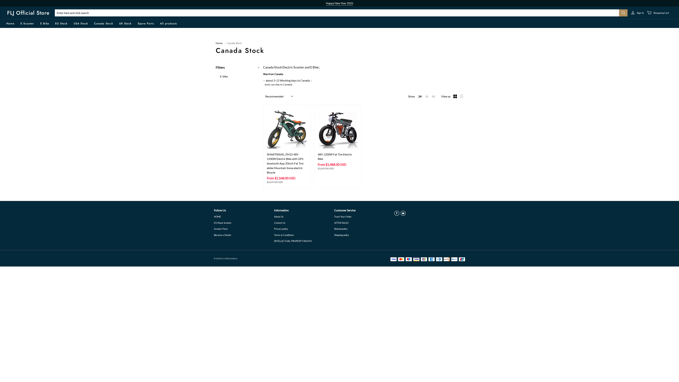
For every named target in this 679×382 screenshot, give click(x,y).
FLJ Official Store (28, 12)
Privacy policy (281, 228)
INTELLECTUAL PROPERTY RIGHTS (293, 241)
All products (168, 23)
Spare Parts (146, 23)
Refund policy (341, 228)
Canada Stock (103, 23)
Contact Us (279, 222)
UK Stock (125, 23)
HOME (217, 216)
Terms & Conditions (284, 235)
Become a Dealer (222, 235)
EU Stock (61, 23)
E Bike (44, 23)
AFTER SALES (341, 222)
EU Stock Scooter (222, 222)
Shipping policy (341, 235)
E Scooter (27, 23)
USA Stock (81, 23)
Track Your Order (343, 216)
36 (426, 96)
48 (433, 96)
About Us (278, 216)
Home (10, 23)
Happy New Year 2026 (339, 3)
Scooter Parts (221, 228)
